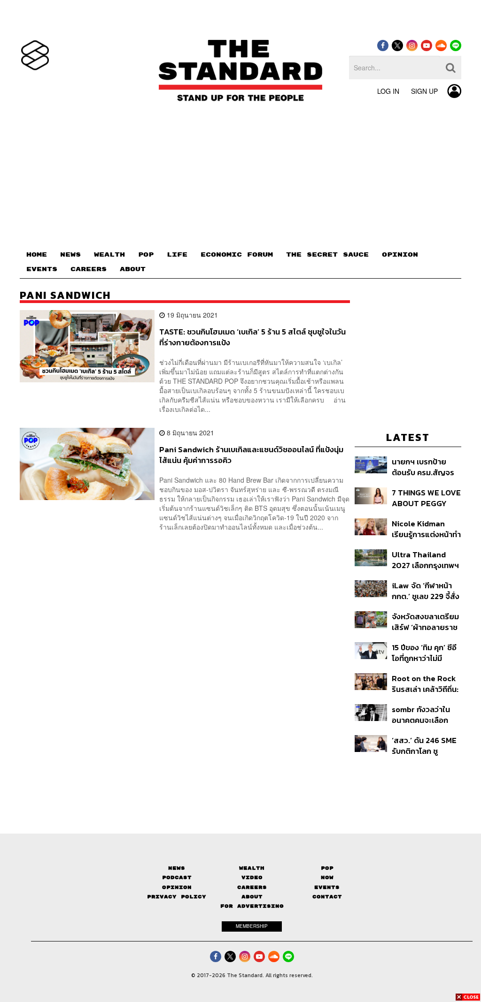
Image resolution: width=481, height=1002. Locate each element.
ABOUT (133, 269)
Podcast (177, 877)
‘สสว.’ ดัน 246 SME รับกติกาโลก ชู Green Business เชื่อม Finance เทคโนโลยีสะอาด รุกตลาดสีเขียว (424, 745)
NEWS (70, 254)
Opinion (177, 887)
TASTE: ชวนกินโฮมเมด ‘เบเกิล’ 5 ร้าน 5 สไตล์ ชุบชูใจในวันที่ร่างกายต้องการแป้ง (252, 337)
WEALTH (109, 254)
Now (327, 877)
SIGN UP (424, 91)
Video (252, 877)
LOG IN (388, 91)
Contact (327, 896)
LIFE (177, 254)
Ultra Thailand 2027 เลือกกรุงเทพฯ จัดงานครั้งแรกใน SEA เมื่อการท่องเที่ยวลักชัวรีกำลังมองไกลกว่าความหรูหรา (425, 559)
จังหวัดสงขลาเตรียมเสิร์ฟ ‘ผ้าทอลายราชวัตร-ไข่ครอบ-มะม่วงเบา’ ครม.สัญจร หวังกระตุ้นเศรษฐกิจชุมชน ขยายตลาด (425, 621)
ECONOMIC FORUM (237, 254)
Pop (327, 868)
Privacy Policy (176, 896)
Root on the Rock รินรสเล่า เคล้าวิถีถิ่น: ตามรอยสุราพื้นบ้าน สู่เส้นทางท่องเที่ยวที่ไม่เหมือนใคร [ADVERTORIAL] (425, 683)
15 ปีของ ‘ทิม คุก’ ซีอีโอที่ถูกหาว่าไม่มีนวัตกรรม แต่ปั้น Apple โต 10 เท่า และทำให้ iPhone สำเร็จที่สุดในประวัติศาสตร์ (426, 652)
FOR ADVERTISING (252, 906)
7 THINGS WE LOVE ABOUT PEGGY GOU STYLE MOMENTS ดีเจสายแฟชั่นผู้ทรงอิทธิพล (426, 498)
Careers (252, 887)
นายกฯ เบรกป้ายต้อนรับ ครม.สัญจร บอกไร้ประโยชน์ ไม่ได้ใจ (423, 467)
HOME (36, 254)
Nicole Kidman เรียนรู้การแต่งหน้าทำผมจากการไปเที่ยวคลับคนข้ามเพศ (426, 528)
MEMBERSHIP (252, 926)
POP (146, 254)
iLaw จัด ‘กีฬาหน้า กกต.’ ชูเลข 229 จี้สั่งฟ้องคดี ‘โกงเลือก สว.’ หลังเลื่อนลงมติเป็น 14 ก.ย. (425, 590)
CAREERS (88, 269)
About (252, 896)
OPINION (400, 254)
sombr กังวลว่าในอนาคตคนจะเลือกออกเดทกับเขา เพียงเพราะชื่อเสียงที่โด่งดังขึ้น (425, 714)
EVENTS (41, 269)
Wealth (251, 868)
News (176, 868)
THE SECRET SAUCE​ (327, 254)
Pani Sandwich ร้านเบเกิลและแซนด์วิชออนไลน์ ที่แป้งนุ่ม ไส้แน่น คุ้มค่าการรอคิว (251, 454)
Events (327, 887)
